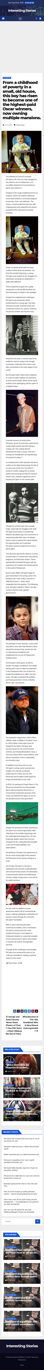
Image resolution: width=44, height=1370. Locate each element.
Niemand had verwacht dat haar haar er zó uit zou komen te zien (21, 1252)
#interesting (20, 125)
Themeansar (22, 1360)
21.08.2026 (11, 1256)
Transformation (11, 1247)
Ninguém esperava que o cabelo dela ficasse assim (21, 1275)
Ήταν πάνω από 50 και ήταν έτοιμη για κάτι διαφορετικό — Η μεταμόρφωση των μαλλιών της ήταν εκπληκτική (21, 1202)
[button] (36, 18)
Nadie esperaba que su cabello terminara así (21, 1154)
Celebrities (6, 77)
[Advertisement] (22, 44)
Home (22, 1365)
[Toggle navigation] (20, 18)
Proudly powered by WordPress (16, 1357)
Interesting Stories (22, 11)
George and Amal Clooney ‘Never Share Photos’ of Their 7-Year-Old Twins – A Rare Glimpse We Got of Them (14, 1025)
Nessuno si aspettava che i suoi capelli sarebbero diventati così (21, 1324)
